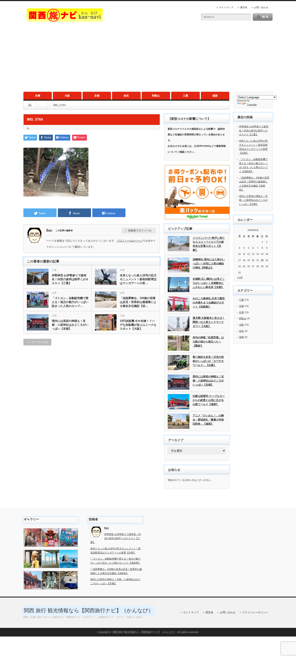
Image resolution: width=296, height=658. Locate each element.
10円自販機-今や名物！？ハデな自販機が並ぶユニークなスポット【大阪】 (138, 324)
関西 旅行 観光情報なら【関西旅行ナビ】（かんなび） (88, 610)
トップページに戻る (37, 342)
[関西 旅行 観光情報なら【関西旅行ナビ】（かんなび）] (65, 20)
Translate (252, 104)
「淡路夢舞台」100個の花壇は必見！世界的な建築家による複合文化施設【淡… (138, 302)
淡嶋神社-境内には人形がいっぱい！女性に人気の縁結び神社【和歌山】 (209, 263)
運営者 (243, 7)
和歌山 (156, 95)
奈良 (126, 95)
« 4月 (240, 277)
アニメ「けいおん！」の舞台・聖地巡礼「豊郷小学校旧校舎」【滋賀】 (208, 419)
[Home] (30, 105)
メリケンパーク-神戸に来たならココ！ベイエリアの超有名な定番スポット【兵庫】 (209, 244)
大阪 (67, 95)
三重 (185, 95)
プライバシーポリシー (255, 612)
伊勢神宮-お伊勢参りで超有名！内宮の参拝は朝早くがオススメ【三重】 (70, 279)
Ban (49, 230)
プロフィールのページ (130, 240)
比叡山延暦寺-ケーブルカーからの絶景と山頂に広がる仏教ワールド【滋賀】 (209, 400)
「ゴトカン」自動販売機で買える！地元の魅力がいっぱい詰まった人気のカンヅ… (70, 302)
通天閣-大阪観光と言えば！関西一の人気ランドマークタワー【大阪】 (209, 321)
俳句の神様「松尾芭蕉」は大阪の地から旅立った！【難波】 (208, 341)
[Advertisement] (148, 59)
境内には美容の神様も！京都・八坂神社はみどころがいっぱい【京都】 (70, 324)
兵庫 (37, 95)
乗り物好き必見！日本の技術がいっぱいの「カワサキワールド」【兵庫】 (208, 361)
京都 (96, 95)
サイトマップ (226, 7)
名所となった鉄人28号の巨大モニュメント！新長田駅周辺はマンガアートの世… (138, 279)
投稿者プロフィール (139, 230)
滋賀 (215, 95)
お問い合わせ (261, 7)
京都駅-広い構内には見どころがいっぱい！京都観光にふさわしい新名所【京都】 (209, 282)
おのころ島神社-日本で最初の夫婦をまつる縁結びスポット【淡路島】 (209, 302)
